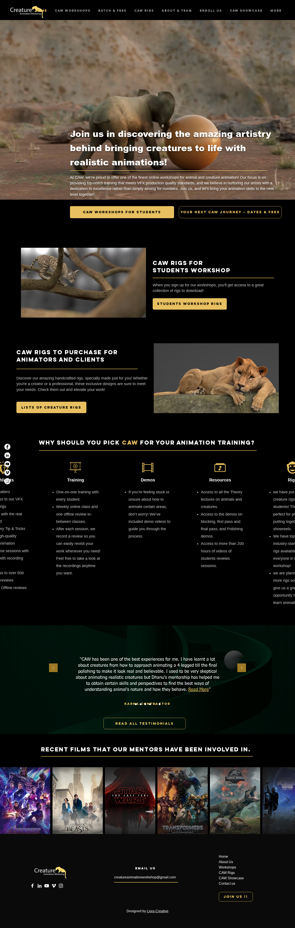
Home (223, 856)
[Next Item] (287, 800)
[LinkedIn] (7, 455)
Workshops (227, 867)
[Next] (241, 668)
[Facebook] (7, 447)
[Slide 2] (140, 704)
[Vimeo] (7, 473)
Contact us (227, 883)
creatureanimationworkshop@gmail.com (145, 877)
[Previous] (53, 668)
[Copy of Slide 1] (150, 704)
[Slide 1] (135, 704)
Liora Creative (157, 911)
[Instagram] (7, 481)
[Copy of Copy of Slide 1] (159, 704)
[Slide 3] (145, 704)
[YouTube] (7, 464)
